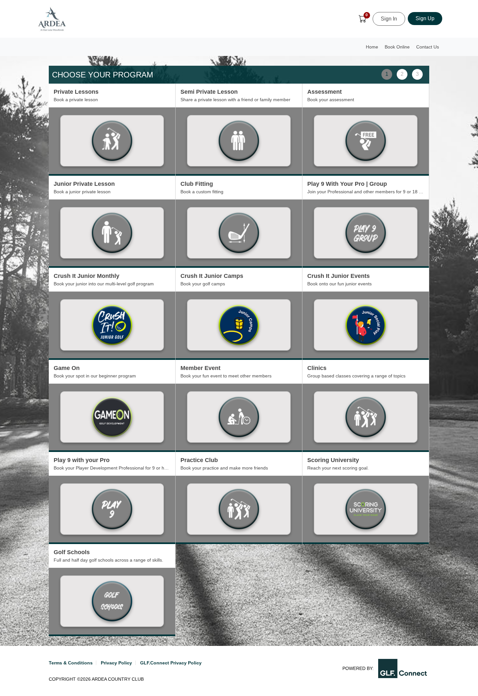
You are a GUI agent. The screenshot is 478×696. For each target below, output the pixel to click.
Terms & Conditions (71, 662)
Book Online (397, 46)
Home (372, 46)
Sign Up (425, 18)
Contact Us (427, 46)
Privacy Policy (116, 662)
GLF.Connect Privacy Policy (171, 662)
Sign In (389, 18)
